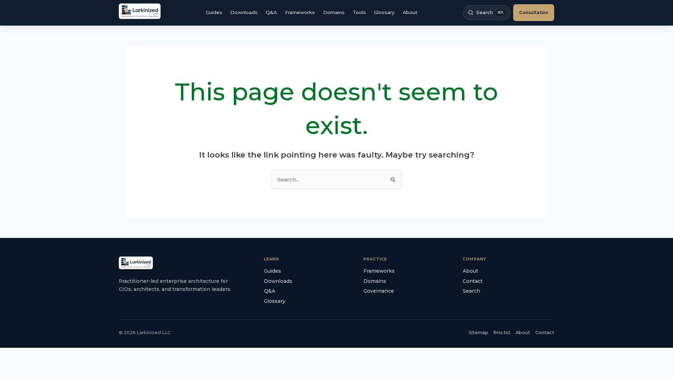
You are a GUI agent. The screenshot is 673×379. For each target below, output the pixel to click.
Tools (359, 12)
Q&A (271, 12)
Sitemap (478, 332)
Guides (214, 12)
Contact (473, 281)
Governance (378, 291)
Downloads (244, 12)
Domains (334, 12)
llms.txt (502, 332)
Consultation (533, 12)
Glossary (384, 12)
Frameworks (300, 12)
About (410, 12)
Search (471, 291)
